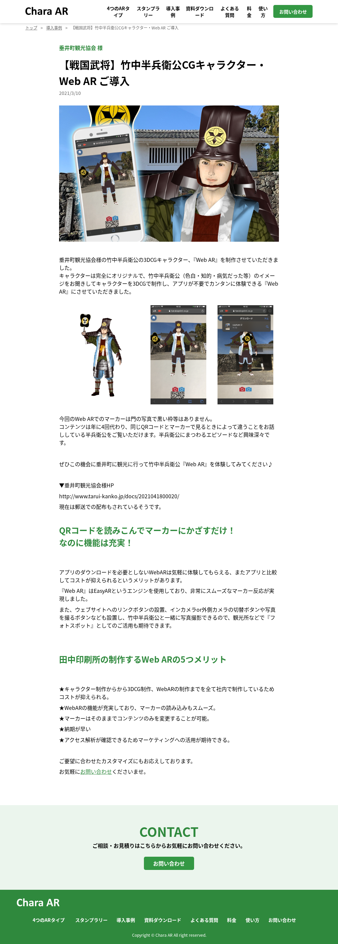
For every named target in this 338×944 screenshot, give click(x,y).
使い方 (263, 11)
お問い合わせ (293, 11)
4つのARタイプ (118, 11)
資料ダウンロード (200, 11)
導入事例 (173, 11)
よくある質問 (229, 11)
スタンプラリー (148, 11)
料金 (249, 11)
